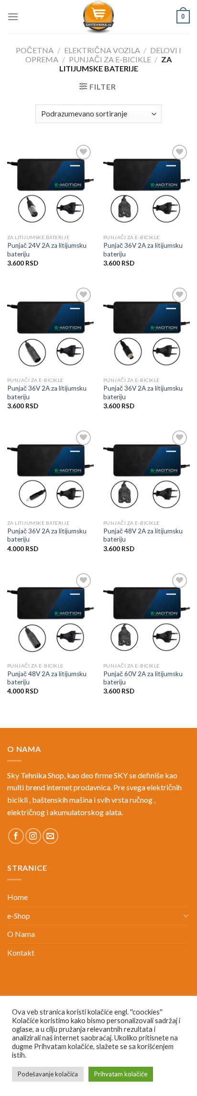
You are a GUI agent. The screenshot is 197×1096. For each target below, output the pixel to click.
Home (17, 896)
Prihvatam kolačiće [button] (120, 1074)
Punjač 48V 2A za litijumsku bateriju (143, 535)
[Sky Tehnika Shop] (98, 17)
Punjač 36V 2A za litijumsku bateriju (143, 250)
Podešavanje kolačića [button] (48, 1074)
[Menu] (13, 16)
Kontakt (20, 952)
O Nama (21, 933)
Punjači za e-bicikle (110, 59)
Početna (35, 50)
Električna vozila (102, 50)
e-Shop (18, 915)
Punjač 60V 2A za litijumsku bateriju (143, 678)
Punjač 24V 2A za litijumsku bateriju (47, 250)
